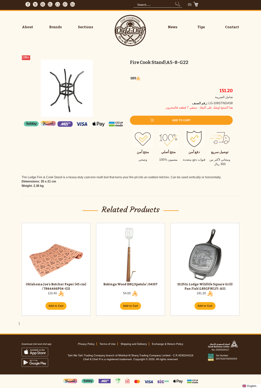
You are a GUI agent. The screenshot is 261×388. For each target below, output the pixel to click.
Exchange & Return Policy (167, 343)
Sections (85, 27)
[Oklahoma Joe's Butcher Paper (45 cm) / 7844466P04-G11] (56, 254)
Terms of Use (108, 343)
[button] (251, 386)
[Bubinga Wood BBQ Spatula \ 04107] (130, 254)
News (172, 27)
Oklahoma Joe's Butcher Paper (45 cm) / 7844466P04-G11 (56, 286)
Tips (201, 27)
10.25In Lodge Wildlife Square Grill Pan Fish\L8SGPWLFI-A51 (205, 286)
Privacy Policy (86, 343)
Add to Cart (56, 305)
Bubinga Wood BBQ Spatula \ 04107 (130, 284)
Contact (232, 27)
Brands (55, 27)
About (27, 27)
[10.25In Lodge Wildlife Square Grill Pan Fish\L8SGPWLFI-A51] (205, 254)
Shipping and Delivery (134, 343)
